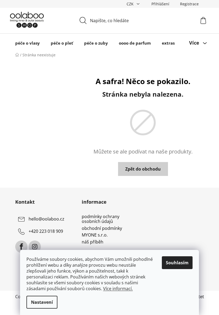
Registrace (189, 3)
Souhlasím (177, 263)
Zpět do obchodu (143, 169)
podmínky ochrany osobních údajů (100, 219)
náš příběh (92, 242)
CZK (131, 3)
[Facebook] (21, 247)
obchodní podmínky (102, 228)
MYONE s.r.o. (95, 235)
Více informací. (118, 289)
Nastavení (42, 302)
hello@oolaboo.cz (46, 219)
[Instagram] (35, 247)
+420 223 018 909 (46, 231)
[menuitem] (27, 43)
